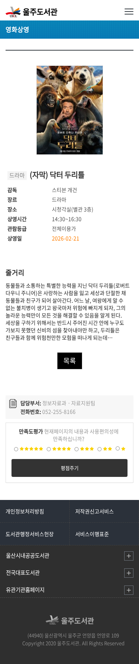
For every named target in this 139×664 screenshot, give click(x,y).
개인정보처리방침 (25, 511)
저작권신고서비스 (94, 511)
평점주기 (70, 467)
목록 (69, 361)
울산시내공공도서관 (27, 555)
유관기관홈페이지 (25, 590)
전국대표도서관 (23, 572)
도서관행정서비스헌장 (30, 534)
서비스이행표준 (92, 534)
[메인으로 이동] (70, 622)
